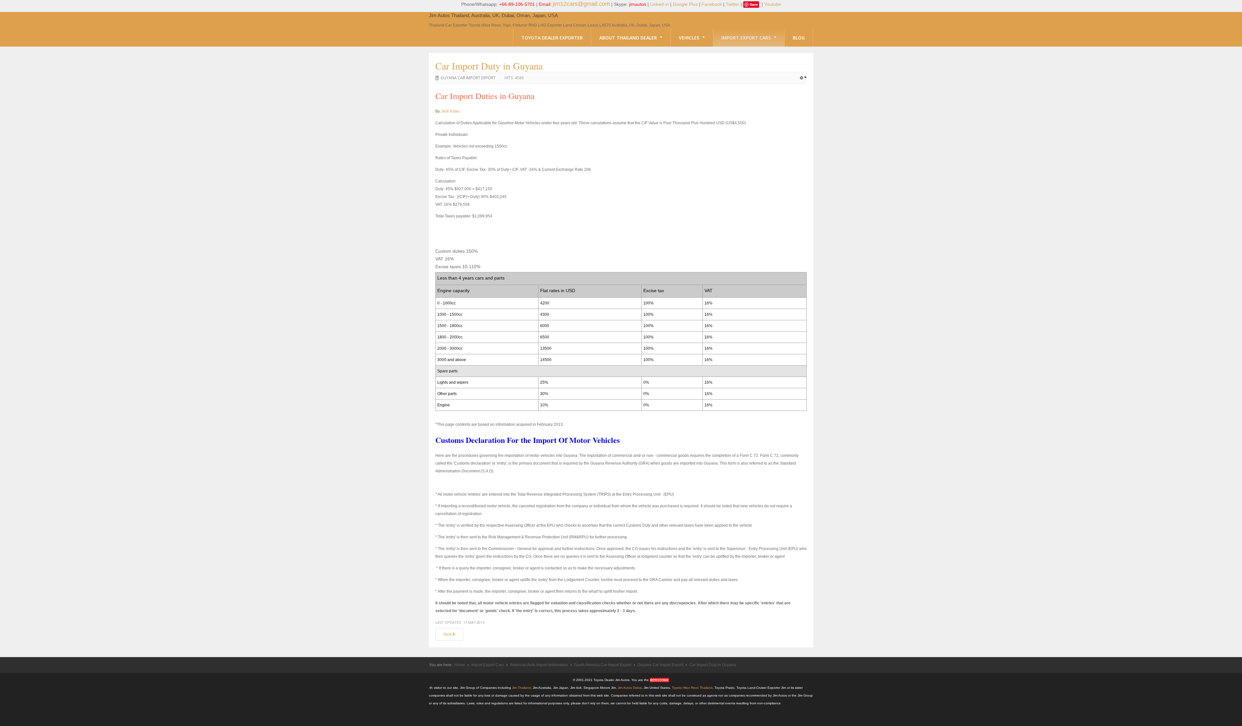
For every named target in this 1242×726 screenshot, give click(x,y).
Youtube (772, 4)
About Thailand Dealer (628, 38)
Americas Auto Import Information (539, 665)
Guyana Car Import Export (468, 78)
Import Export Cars (746, 38)
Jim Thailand (521, 687)
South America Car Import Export (602, 665)
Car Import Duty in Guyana (489, 65)
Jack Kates (450, 111)
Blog (799, 38)
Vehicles (690, 38)
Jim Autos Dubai (630, 687)
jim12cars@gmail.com (581, 4)
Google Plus (685, 4)
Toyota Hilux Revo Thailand (692, 687)
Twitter (732, 4)
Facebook (712, 4)
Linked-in (659, 4)
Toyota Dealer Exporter (552, 38)
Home (459, 665)
